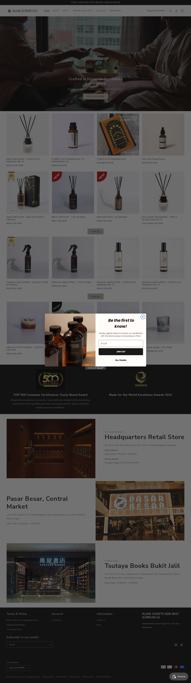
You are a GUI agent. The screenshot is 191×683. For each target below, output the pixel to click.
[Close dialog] (143, 317)
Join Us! (120, 351)
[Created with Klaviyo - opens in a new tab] (95, 368)
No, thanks (120, 360)
